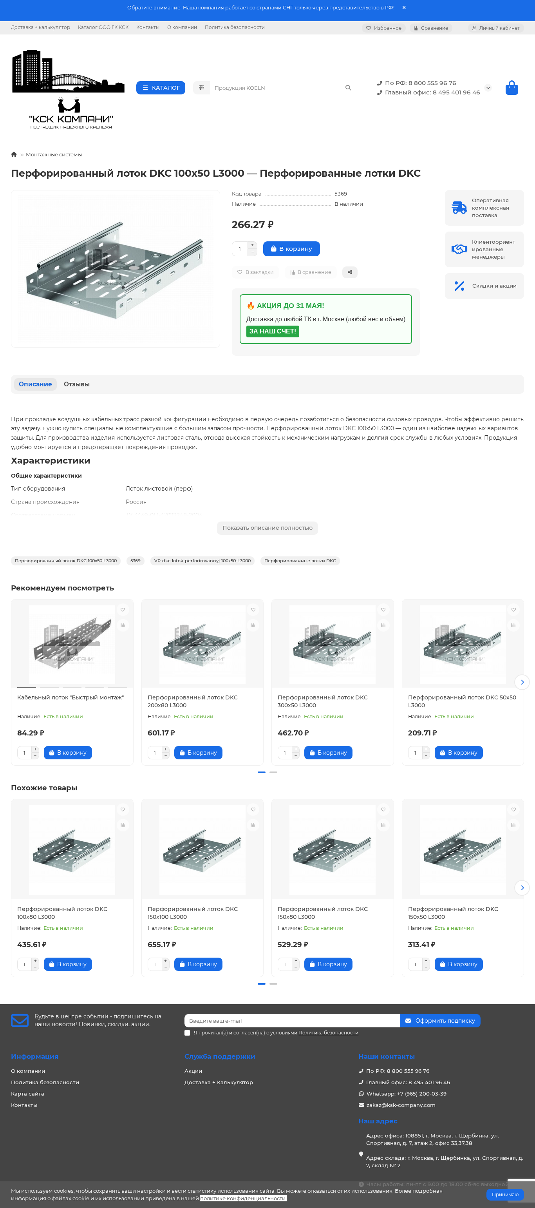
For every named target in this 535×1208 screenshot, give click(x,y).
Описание (35, 384)
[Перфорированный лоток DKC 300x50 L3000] (333, 644)
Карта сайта (27, 1093)
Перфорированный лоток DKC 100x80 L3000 (62, 913)
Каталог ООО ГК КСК (103, 27)
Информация (35, 1056)
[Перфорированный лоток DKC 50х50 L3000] (463, 644)
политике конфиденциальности (243, 1198)
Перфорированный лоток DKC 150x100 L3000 (193, 913)
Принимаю (505, 1194)
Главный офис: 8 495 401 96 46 (432, 92)
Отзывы (77, 384)
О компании (182, 27)
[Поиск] (348, 87)
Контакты (147, 27)
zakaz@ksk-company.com (401, 1105)
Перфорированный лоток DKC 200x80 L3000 (193, 701)
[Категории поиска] (201, 87)
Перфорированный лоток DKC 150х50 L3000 (453, 913)
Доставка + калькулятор (40, 27)
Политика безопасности (235, 27)
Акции (193, 1071)
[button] (13, 682)
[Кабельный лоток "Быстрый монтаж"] (72, 644)
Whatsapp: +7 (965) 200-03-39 (406, 1093)
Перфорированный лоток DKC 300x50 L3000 (323, 701)
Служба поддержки (219, 1056)
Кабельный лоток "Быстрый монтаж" (70, 697)
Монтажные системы (54, 154)
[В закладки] (123, 609)
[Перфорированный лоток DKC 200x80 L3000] (203, 644)
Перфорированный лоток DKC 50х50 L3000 (462, 701)
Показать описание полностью (267, 527)
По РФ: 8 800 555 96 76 (420, 83)
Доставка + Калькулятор (218, 1082)
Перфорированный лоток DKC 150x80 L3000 (323, 913)
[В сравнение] (123, 625)
